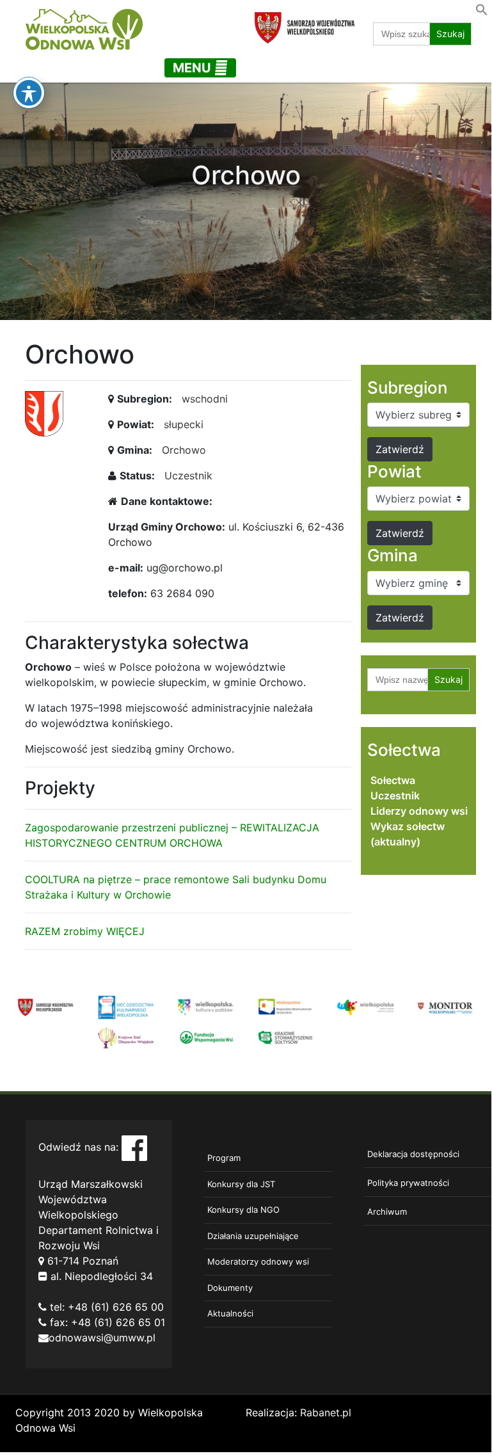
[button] (481, 8)
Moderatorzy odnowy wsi (258, 1261)
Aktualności (230, 1313)
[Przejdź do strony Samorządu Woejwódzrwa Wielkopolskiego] (45, 1006)
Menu (193, 68)
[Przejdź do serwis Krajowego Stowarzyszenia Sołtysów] (285, 1036)
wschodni (205, 398)
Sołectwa (392, 780)
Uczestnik (188, 475)
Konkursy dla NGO (243, 1209)
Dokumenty (230, 1288)
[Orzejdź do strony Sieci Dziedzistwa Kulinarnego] (125, 1006)
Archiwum (387, 1211)
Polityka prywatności (408, 1183)
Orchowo (184, 450)
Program (224, 1158)
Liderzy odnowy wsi (419, 810)
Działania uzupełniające (253, 1236)
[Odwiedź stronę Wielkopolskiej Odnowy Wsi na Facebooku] (134, 1147)
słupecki (183, 424)
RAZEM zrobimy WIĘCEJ (85, 931)
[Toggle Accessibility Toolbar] (28, 92)
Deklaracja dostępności (413, 1154)
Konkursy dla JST (241, 1184)
